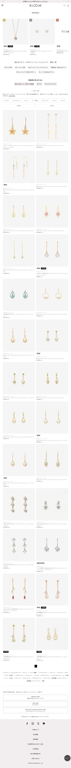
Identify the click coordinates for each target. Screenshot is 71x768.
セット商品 (66, 675)
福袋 (43, 680)
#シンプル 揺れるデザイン (46, 72)
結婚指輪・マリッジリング (33, 680)
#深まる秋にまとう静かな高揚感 (24, 84)
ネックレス (6, 100)
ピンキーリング (45, 100)
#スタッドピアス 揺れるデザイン (26, 72)
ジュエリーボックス (56, 675)
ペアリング (17, 678)
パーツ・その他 (8, 678)
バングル (36, 675)
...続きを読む (12, 95)
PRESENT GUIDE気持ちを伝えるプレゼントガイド (35, 697)
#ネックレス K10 (20, 67)
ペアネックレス (26, 678)
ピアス (66, 672)
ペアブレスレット (36, 678)
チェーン (26, 100)
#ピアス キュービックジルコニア (38, 67)
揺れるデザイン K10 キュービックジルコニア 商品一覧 (29, 692)
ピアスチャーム (19, 675)
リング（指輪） (35, 100)
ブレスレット (29, 675)
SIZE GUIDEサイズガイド (35, 704)
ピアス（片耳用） (9, 675)
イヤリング (54, 100)
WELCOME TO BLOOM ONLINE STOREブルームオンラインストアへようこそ (35, 710)
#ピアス (39, 84)
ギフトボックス (45, 675)
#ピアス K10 (8, 67)
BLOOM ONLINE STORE (8, 692)
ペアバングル (46, 678)
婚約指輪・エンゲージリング (59, 678)
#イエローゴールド (50, 84)
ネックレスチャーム (16, 100)
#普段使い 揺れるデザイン (58, 67)
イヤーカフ (62, 100)
